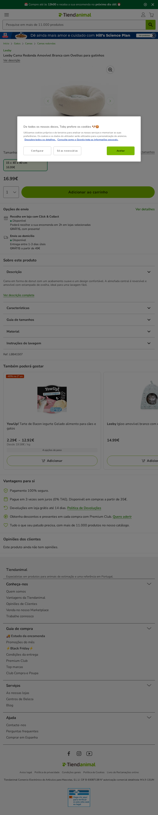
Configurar (37, 150)
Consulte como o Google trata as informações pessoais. (87, 139)
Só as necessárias (67, 150)
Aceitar (121, 150)
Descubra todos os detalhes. (40, 139)
